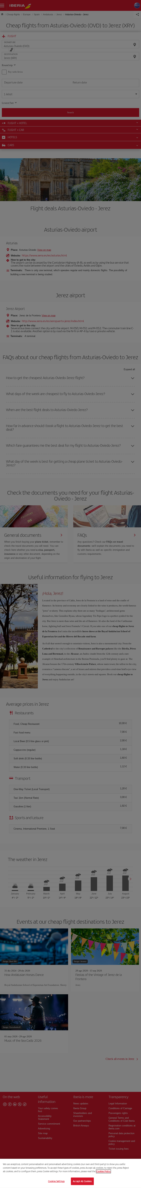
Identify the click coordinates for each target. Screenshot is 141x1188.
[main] (70, 1173)
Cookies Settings (56, 1181)
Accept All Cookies (82, 1181)
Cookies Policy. (103, 1171)
